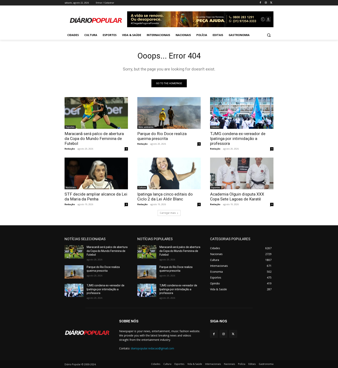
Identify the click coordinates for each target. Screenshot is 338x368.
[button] (268, 35)
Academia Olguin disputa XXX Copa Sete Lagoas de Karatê (237, 196)
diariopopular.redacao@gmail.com (152, 348)
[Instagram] (265, 3)
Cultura (142, 187)
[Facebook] (260, 3)
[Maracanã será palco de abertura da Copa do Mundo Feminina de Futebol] (96, 113)
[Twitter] (271, 3)
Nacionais (71, 187)
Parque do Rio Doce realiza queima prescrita (162, 136)
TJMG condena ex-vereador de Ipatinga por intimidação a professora (237, 138)
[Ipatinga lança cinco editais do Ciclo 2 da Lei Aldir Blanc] (169, 173)
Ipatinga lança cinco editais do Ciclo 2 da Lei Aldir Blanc (165, 196)
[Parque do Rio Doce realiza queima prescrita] (169, 113)
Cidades (215, 127)
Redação (70, 148)
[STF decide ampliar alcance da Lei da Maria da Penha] (96, 173)
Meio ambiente (145, 127)
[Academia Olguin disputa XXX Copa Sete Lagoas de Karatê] (241, 173)
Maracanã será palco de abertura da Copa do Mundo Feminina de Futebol (94, 138)
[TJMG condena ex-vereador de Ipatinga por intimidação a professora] (241, 113)
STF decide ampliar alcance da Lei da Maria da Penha (96, 196)
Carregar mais (168, 213)
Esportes (70, 127)
